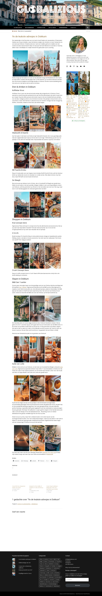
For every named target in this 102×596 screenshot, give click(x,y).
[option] (54, 31)
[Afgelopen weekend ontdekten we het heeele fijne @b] (72, 112)
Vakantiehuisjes (43, 584)
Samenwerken (63, 27)
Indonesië (53, 570)
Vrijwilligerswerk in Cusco (25, 573)
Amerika (46, 559)
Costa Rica (58, 561)
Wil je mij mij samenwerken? (72, 567)
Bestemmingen (29, 27)
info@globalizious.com (71, 559)
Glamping (42, 568)
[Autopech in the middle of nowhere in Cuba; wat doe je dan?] (37, 480)
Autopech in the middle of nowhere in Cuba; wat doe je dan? (36, 487)
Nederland (50, 454)
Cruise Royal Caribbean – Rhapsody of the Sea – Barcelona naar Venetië (52, 487)
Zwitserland (56, 586)
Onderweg (50, 577)
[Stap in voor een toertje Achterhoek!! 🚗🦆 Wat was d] (84, 89)
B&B (55, 559)
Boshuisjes (51, 561)
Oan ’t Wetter (23, 287)
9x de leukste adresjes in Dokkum (27, 559)
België (41, 561)
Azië (51, 559)
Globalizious (18, 27)
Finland (41, 566)
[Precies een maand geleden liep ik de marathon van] (72, 77)
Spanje (57, 579)
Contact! (73, 27)
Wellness (42, 586)
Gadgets (59, 566)
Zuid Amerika (49, 586)
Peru (41, 579)
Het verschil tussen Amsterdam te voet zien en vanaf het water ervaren (36, 31)
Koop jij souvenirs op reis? (25, 570)
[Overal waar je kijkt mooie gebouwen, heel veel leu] (84, 77)
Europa (56, 563)
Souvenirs (52, 579)
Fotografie (47, 566)
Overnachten (41, 27)
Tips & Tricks (52, 27)
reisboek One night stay (49, 452)
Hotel (48, 570)
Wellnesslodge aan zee (25, 562)
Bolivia (45, 561)
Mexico (41, 575)
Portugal (46, 579)
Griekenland (56, 568)
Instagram (68, 562)
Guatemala (42, 570)
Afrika (41, 559)
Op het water (58, 577)
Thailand (42, 581)
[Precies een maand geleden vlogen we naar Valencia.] (72, 89)
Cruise (41, 563)
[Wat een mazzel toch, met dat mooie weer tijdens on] (72, 100)
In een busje (42, 572)
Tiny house (48, 581)
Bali (58, 559)
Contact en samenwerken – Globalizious (27, 504)
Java (52, 572)
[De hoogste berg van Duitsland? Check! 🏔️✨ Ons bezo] (84, 112)
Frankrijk (53, 566)
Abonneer (77, 585)
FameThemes (87, 593)
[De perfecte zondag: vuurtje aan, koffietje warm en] (84, 100)
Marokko (57, 572)
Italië (48, 572)
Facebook (67, 561)
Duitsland (51, 563)
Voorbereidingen (53, 584)
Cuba (46, 563)
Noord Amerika (43, 577)
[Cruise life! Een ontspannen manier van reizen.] (20, 480)
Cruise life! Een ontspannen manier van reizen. (18, 486)
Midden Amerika (48, 575)
